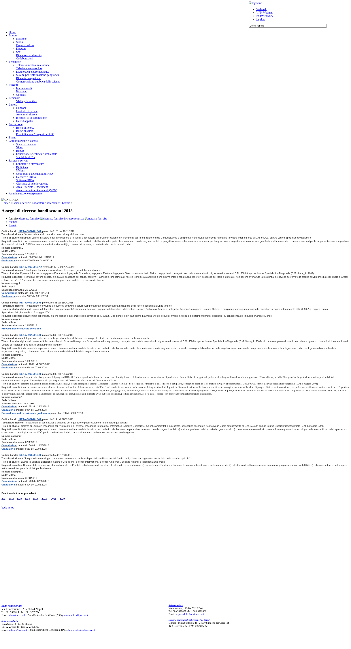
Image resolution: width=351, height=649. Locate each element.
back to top (7, 507)
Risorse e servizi (20, 203)
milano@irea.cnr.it (18, 630)
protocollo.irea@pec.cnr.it (75, 615)
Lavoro (66, 203)
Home (5, 203)
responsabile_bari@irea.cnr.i (190, 614)
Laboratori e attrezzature (46, 203)
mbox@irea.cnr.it (17, 615)
